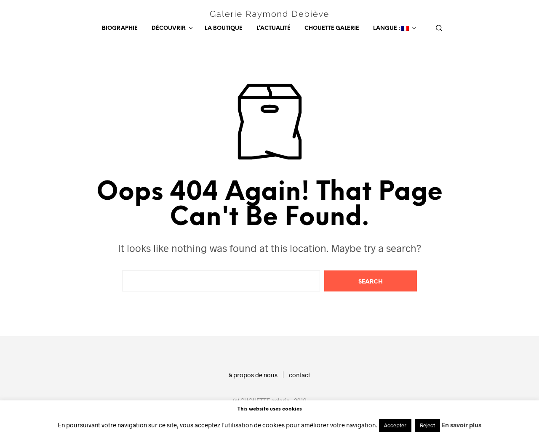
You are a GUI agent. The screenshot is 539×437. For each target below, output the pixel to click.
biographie (120, 28)
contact (299, 375)
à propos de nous (253, 375)
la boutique (224, 28)
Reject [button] (427, 425)
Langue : (387, 28)
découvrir (169, 28)
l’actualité (273, 28)
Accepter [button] (395, 425)
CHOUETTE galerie (331, 28)
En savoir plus (461, 425)
